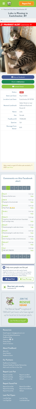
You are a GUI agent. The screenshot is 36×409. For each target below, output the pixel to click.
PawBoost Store (8, 355)
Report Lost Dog (8, 377)
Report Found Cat (8, 391)
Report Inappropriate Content (9, 20)
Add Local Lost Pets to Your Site (12, 367)
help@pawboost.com (18, 333)
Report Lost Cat (7, 379)
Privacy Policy (7, 341)
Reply (32, 196)
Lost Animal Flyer (25, 400)
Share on (15, 82)
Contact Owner (19, 86)
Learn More (10, 167)
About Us (5, 351)
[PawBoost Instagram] (12, 339)
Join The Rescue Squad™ (18, 321)
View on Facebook (19, 77)
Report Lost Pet (7, 375)
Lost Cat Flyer (24, 398)
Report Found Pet (8, 386)
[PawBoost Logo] (9, 3)
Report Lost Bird (24, 375)
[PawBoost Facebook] (10, 339)
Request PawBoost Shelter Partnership (14, 365)
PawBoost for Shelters (9, 363)
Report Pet (26, 3)
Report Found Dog (8, 389)
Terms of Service (8, 343)
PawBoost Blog (7, 337)
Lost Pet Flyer (7, 398)
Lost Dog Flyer (7, 400)
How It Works (7, 353)
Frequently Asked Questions (11, 335)
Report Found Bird (25, 386)
